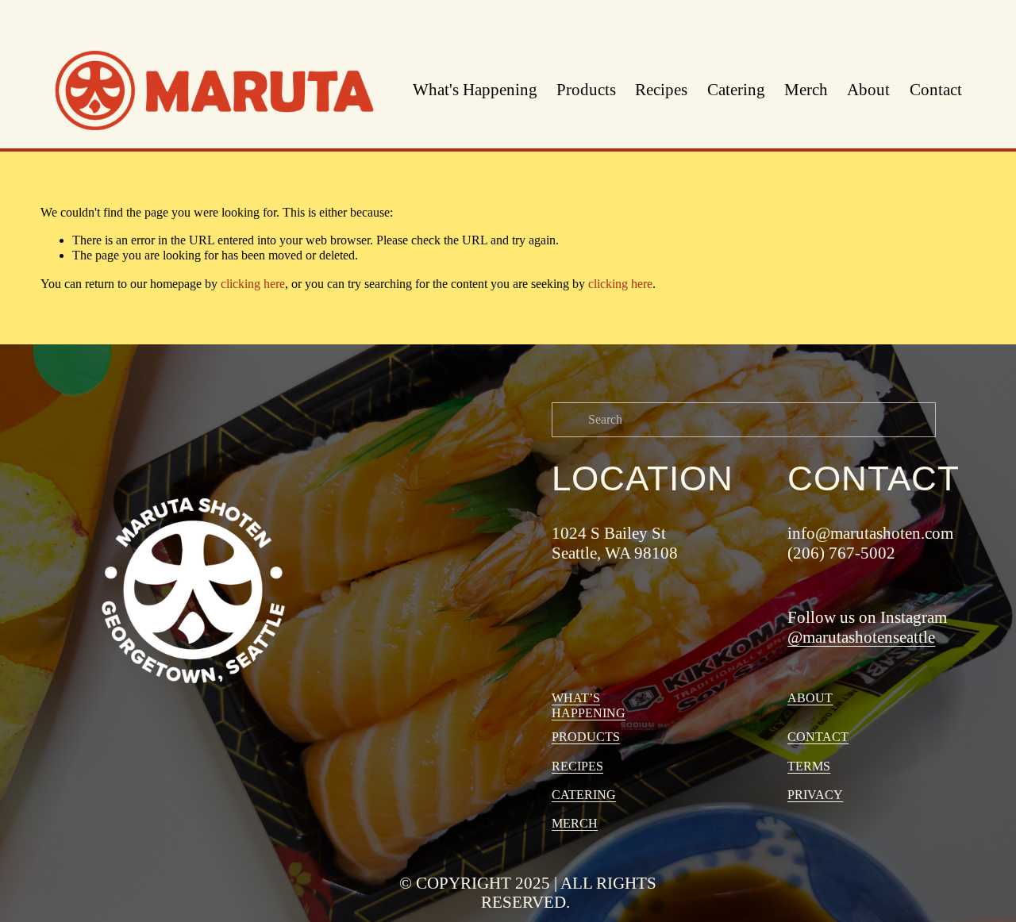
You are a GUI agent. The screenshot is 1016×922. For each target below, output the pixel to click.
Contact (936, 89)
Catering (736, 89)
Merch (806, 89)
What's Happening (475, 89)
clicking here (253, 283)
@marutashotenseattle (861, 637)
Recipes (661, 89)
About (868, 89)
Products (586, 89)
